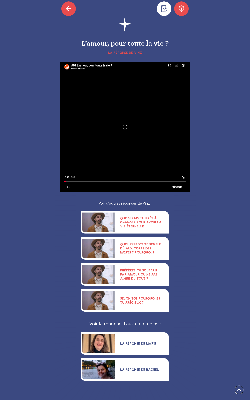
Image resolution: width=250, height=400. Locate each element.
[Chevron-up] (239, 390)
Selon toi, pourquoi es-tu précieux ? (141, 300)
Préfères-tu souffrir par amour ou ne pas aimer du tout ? (139, 274)
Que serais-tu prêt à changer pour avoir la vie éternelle (141, 222)
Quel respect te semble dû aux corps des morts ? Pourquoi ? (140, 248)
